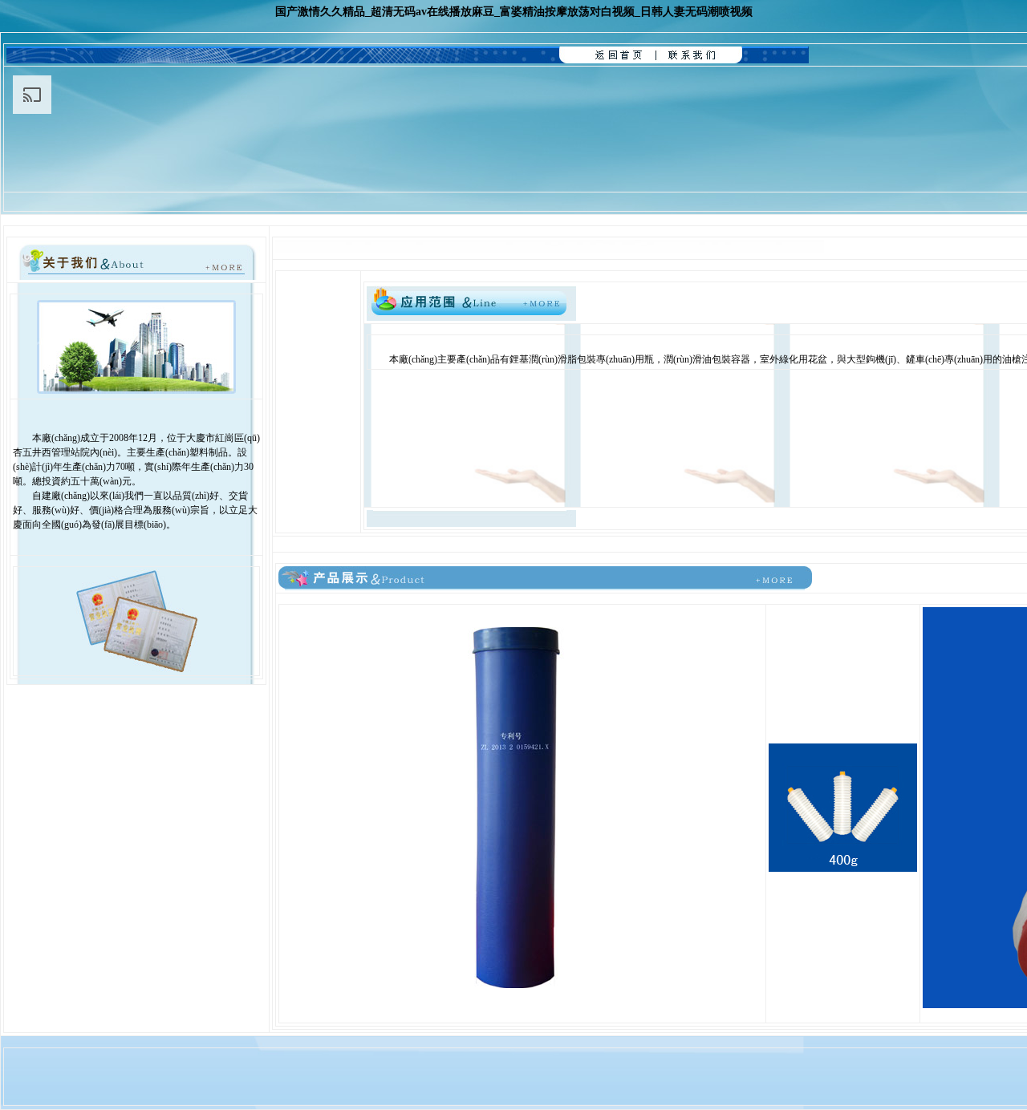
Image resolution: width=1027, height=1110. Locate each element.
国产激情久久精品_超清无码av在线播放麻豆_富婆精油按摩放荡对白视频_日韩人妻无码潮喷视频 (514, 12)
